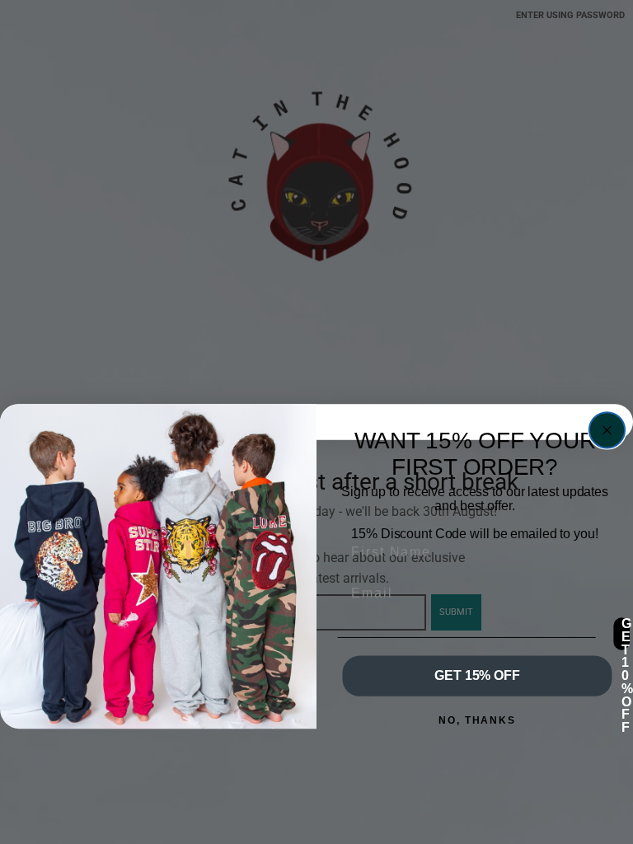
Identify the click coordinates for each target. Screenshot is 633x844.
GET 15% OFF (476, 676)
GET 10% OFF (625, 633)
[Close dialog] (607, 430)
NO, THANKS (477, 720)
